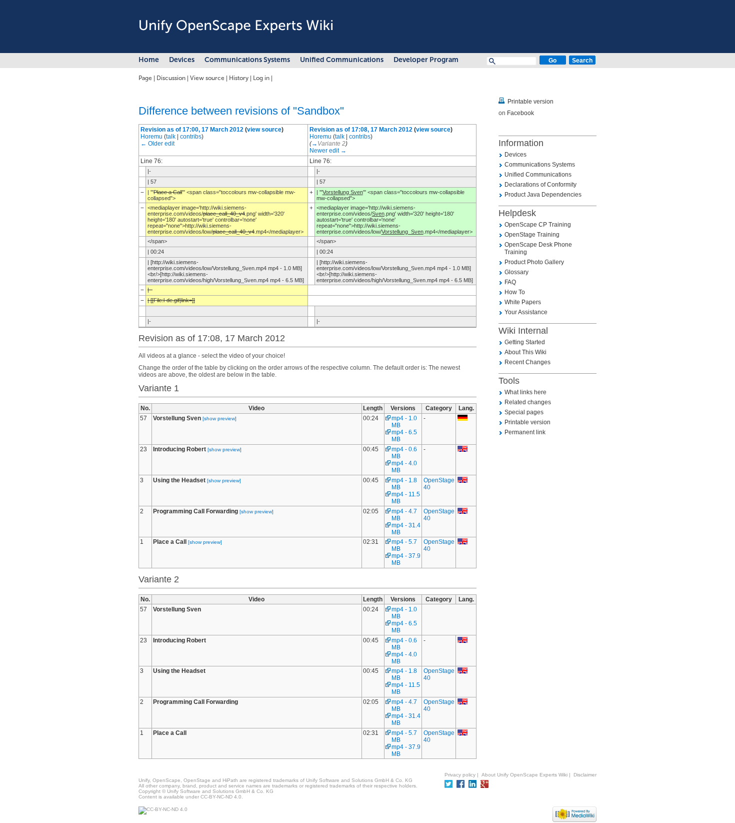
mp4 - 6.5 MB (404, 436)
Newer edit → (328, 150)
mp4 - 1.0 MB (404, 422)
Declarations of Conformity (540, 184)
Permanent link (525, 432)
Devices (181, 60)
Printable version (531, 101)
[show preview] (219, 418)
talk (171, 136)
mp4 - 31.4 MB (406, 529)
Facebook (520, 113)
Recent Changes (527, 362)
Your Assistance (526, 312)
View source (207, 78)
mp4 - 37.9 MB (406, 559)
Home (148, 60)
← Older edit (157, 143)
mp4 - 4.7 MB (404, 515)
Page (145, 78)
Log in (261, 78)
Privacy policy (460, 774)
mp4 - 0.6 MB (404, 453)
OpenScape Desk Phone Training (538, 248)
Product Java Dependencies (543, 194)
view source (264, 129)
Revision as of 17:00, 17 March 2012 (192, 129)
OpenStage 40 (439, 484)
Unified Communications (342, 60)
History (238, 78)
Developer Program (426, 60)
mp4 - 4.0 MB (404, 467)
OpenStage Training (532, 234)
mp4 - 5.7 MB (404, 545)
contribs (191, 136)
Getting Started (524, 342)
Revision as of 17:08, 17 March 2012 (361, 129)
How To (514, 292)
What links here (525, 392)
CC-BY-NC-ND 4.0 (221, 796)
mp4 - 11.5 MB (406, 498)
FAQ (510, 282)
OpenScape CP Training (537, 224)
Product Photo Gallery (534, 262)
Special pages (524, 412)
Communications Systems (247, 60)
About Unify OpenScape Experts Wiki (525, 774)
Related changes (527, 402)
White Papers (522, 302)
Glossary (516, 272)
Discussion (171, 78)
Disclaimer (585, 774)
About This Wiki (525, 352)
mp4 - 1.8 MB (404, 484)
